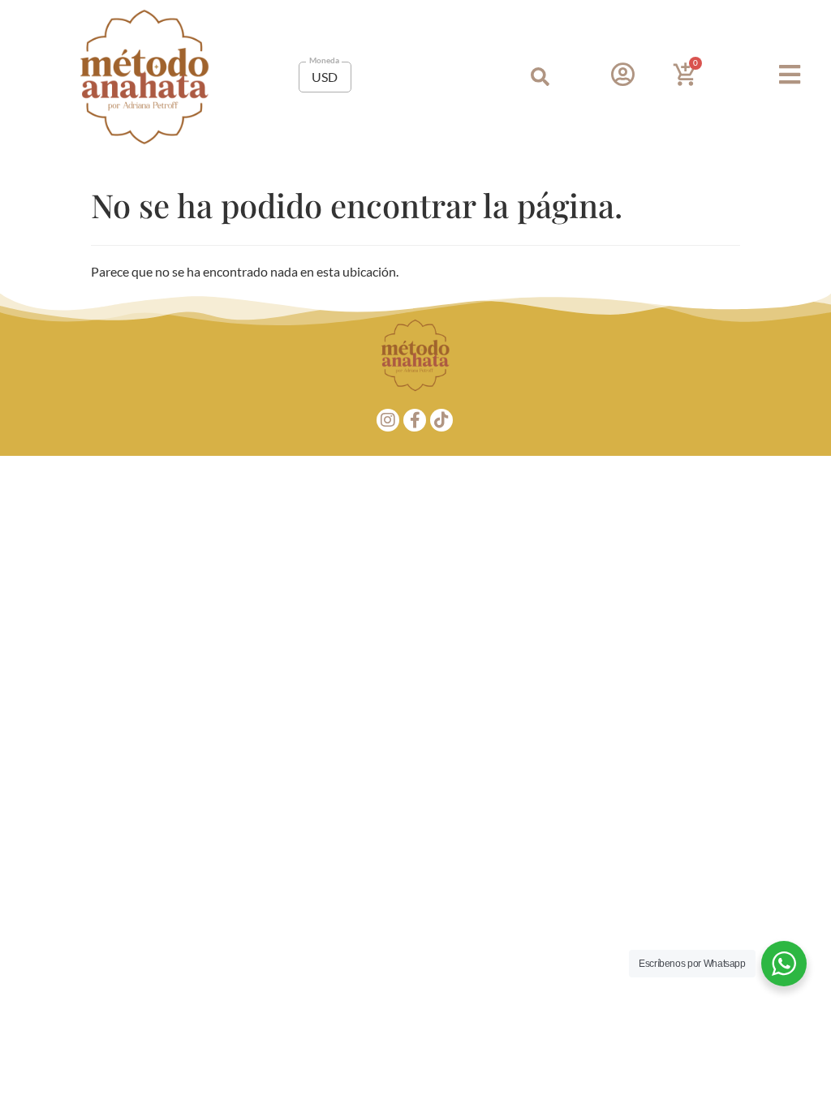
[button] (540, 76)
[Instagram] (388, 420)
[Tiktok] (441, 420)
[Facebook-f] (414, 420)
